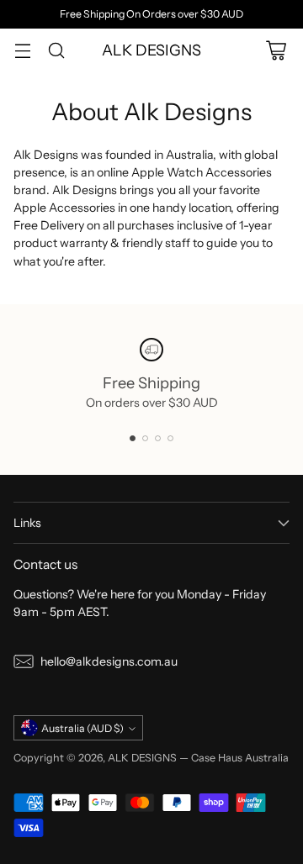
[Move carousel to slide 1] (133, 438)
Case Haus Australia (240, 757)
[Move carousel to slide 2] (145, 438)
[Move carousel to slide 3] (158, 438)
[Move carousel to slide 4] (170, 438)
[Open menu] (22, 50)
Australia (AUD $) (82, 728)
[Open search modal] (56, 50)
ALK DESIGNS (142, 757)
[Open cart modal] (275, 50)
